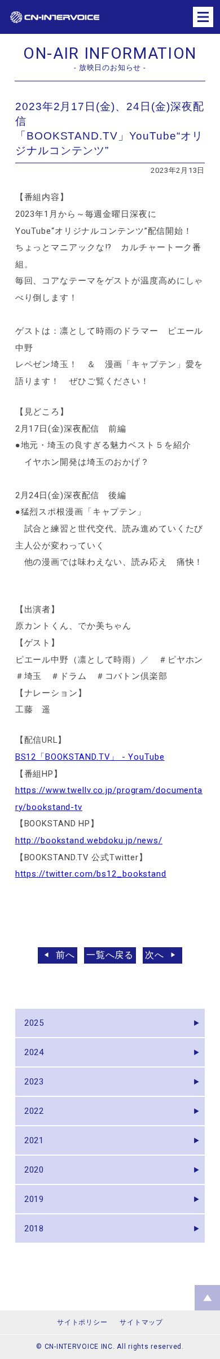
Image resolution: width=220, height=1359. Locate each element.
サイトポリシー (82, 1322)
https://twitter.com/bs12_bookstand (90, 874)
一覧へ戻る (110, 954)
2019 (34, 1199)
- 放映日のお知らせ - (110, 67)
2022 (34, 1111)
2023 (34, 1082)
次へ (154, 954)
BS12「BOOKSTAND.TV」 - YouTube (90, 757)
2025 (34, 1023)
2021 (34, 1140)
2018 (34, 1228)
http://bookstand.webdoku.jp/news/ (88, 840)
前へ (65, 954)
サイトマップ (141, 1322)
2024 (34, 1052)
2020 (34, 1170)
